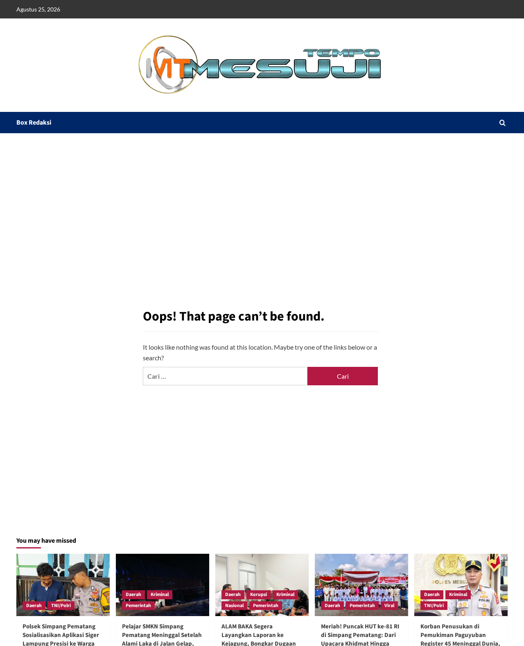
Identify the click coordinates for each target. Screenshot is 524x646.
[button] (502, 123)
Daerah (34, 605)
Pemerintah (138, 605)
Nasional (234, 605)
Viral (389, 605)
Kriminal (160, 594)
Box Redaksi (33, 122)
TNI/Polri (61, 605)
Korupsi (258, 594)
